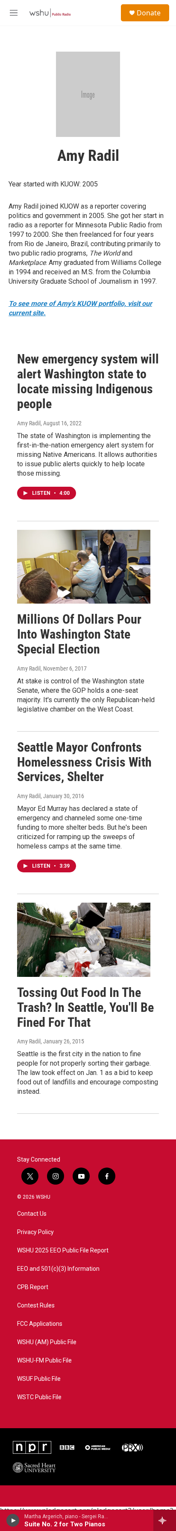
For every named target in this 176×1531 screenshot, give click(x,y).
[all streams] (164, 1520)
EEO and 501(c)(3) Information (58, 1269)
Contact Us (32, 1214)
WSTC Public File (39, 1397)
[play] (13, 1520)
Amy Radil (29, 423)
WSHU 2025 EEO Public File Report (63, 1250)
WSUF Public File (39, 1379)
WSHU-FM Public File (44, 1360)
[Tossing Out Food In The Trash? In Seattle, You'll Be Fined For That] (83, 940)
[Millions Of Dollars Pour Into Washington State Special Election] (83, 567)
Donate (149, 13)
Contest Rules (36, 1305)
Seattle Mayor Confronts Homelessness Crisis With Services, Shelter (84, 762)
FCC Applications (39, 1324)
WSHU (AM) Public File (46, 1342)
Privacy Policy (35, 1232)
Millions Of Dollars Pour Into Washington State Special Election (79, 634)
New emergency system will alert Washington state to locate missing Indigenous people (88, 381)
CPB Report (32, 1287)
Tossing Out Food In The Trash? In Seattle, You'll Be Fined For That (85, 1007)
